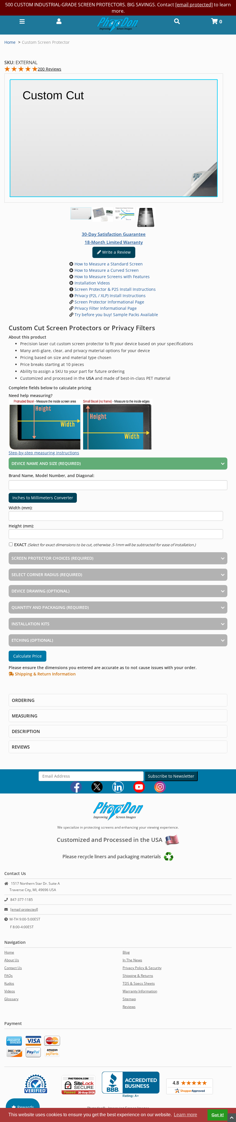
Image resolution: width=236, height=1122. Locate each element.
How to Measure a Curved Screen (106, 270)
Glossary (11, 998)
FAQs (8, 975)
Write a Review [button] (116, 252)
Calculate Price (27, 656)
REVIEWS (21, 747)
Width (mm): (21, 507)
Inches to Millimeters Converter (42, 497)
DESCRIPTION (26, 731)
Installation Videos (91, 283)
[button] (59, 21)
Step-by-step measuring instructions (44, 452)
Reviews (129, 1006)
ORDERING (23, 700)
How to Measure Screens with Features (111, 276)
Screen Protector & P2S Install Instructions (114, 289)
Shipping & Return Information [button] (45, 674)
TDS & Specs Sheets (139, 983)
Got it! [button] (218, 1114)
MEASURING (24, 716)
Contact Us (13, 967)
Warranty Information (140, 991)
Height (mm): (21, 526)
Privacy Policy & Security (142, 967)
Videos (9, 991)
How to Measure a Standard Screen (108, 264)
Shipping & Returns (138, 975)
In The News (132, 960)
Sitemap (129, 998)
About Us (11, 960)
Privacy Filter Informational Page (105, 308)
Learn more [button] (185, 1114)
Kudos (9, 983)
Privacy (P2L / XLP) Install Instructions (109, 295)
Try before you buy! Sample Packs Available (115, 314)
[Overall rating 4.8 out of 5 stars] (21, 70)
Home (10, 42)
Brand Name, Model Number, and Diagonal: (51, 475)
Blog (126, 952)
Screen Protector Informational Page (108, 302)
